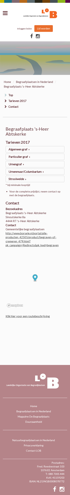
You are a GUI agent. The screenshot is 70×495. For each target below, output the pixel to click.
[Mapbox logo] (15, 305)
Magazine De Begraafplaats (33, 416)
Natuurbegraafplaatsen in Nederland (33, 440)
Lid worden (43, 28)
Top (10, 95)
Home (7, 81)
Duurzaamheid (33, 421)
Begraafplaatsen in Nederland (34, 81)
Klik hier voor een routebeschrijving (28, 316)
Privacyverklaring (33, 445)
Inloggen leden (24, 28)
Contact (13, 106)
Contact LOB (33, 450)
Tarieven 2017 (17, 100)
